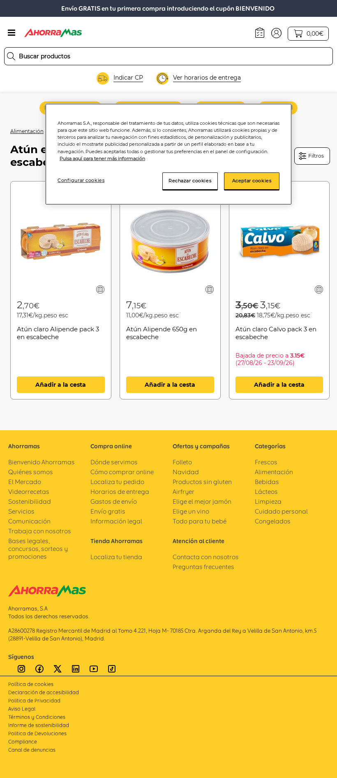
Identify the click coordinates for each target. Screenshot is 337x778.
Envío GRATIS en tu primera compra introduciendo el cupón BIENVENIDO (168, 8)
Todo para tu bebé (199, 521)
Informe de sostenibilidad (38, 725)
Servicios (21, 511)
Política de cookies (30, 684)
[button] (276, 32)
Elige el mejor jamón (202, 501)
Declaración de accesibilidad (43, 692)
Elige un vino (191, 511)
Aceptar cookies (252, 181)
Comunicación (29, 521)
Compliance (22, 742)
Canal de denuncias (31, 750)
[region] (168, 153)
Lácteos (266, 492)
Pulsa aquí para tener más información (102, 158)
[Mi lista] (100, 289)
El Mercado (24, 482)
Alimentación (27, 131)
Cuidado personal (281, 511)
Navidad (186, 472)
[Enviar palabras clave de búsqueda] (11, 56)
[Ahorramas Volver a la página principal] (53, 33)
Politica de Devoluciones (37, 733)
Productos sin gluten (202, 482)
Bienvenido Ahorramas (41, 462)
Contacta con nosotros (206, 557)
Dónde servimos (114, 462)
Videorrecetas (28, 492)
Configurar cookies (81, 180)
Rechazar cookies (189, 181)
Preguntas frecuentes (203, 567)
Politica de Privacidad (34, 701)
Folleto (182, 462)
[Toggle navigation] (11, 33)
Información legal (116, 521)
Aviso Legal (21, 709)
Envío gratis (107, 511)
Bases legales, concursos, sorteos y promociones (38, 548)
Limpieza (268, 501)
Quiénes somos (30, 472)
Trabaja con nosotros (39, 531)
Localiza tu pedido (117, 482)
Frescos (266, 462)
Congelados (273, 521)
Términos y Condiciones (36, 717)
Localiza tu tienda (116, 557)
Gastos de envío (113, 501)
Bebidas (267, 482)
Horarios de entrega (119, 492)
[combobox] (168, 56)
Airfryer (183, 492)
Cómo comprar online (122, 472)
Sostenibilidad (29, 501)
